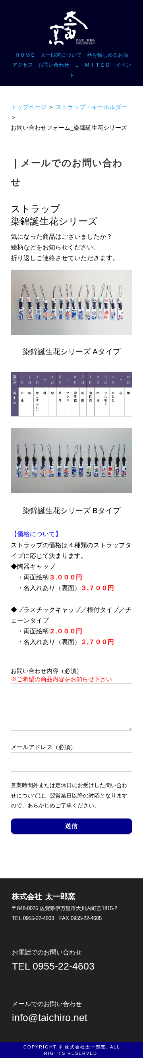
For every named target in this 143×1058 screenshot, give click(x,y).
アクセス (22, 65)
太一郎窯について (61, 55)
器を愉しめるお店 (107, 55)
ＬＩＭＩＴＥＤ (92, 65)
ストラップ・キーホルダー (91, 107)
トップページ (28, 107)
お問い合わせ (53, 65)
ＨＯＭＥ (25, 55)
